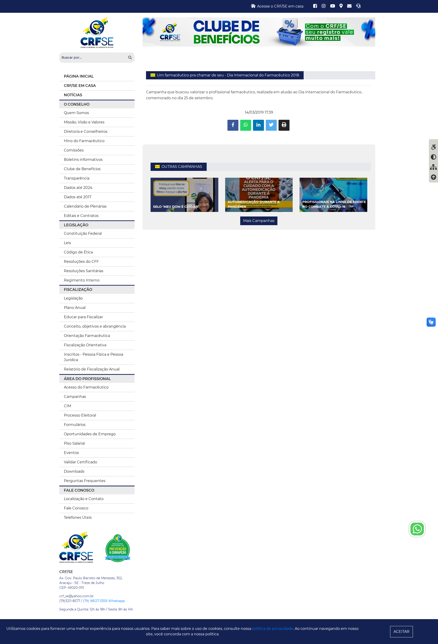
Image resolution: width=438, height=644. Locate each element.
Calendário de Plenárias (85, 206)
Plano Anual (75, 307)
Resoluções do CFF (81, 261)
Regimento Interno (81, 280)
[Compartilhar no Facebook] (232, 125)
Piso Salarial (74, 443)
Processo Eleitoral (80, 415)
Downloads (74, 471)
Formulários (75, 424)
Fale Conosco (76, 508)
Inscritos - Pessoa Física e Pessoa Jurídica (93, 357)
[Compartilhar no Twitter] (271, 125)
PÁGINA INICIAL (79, 76)
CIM (67, 406)
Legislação (73, 298)
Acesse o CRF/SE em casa (279, 6)
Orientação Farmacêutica (87, 336)
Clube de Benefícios (82, 169)
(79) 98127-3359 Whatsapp (104, 601)
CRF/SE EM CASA (80, 85)
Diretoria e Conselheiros (85, 131)
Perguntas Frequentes (84, 481)
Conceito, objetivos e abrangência (95, 326)
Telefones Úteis (78, 517)
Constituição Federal (83, 233)
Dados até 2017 (77, 197)
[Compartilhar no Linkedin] (258, 125)
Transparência (76, 178)
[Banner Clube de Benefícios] (259, 31)
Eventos (71, 453)
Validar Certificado (80, 462)
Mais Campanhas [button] (258, 221)
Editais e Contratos (81, 216)
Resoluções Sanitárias (83, 271)
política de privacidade (272, 628)
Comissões (74, 150)
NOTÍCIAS (73, 95)
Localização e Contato (84, 499)
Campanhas (75, 396)
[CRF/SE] (97, 32)
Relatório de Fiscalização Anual (92, 369)
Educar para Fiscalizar (83, 317)
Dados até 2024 (78, 187)
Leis (67, 243)
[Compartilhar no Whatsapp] (245, 125)
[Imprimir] (284, 125)
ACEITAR (401, 631)
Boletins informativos (83, 159)
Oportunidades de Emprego (90, 434)
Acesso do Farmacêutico (86, 387)
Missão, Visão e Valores (84, 122)
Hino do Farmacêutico (84, 141)
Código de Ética (78, 252)
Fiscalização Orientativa (85, 345)
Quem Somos (76, 113)
